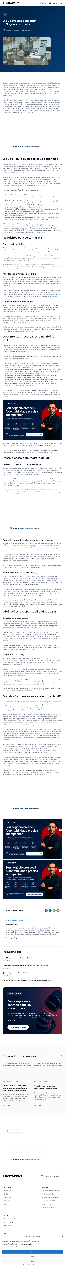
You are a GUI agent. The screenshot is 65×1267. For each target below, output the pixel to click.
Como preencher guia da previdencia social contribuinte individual (25, 965)
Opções (32, 1261)
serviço (30, 445)
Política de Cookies (26, 1264)
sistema (26, 494)
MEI (5, 14)
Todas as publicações (12, 938)
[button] (62, 1236)
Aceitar (32, 1252)
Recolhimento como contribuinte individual (17, 958)
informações (29, 230)
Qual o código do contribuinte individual (16, 973)
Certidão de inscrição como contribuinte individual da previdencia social (27, 980)
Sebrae (54, 296)
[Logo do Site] (11, 3)
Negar (32, 1256)
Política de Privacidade (37, 1264)
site (31, 691)
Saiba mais (6, 960)
